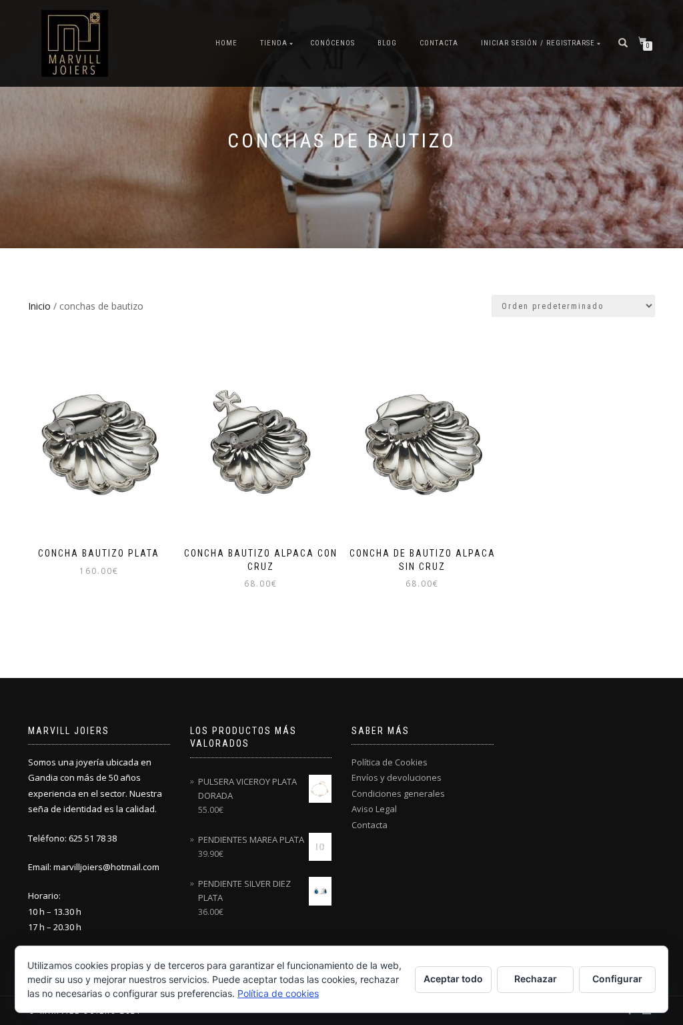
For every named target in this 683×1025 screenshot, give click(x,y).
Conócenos (332, 43)
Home (226, 43)
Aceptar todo (453, 978)
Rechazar (535, 978)
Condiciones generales (398, 793)
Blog (387, 43)
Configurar (617, 978)
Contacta (439, 43)
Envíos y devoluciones (397, 777)
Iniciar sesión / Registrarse (538, 43)
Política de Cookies (390, 762)
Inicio (39, 306)
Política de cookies (278, 993)
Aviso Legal (374, 809)
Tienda (273, 43)
